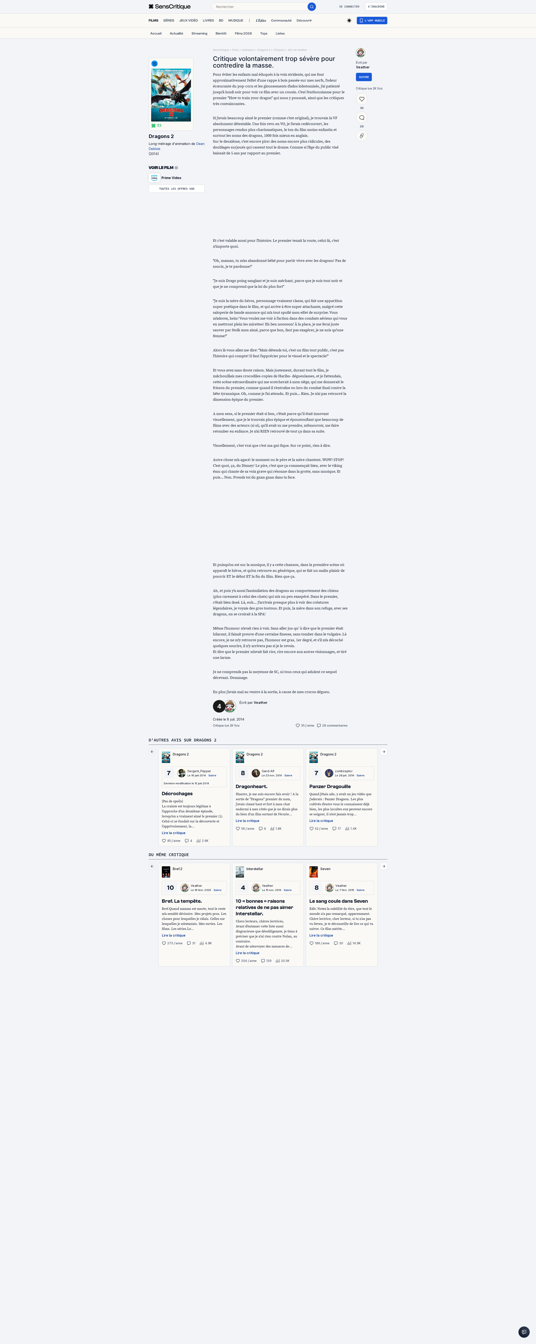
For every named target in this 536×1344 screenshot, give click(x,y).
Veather (261, 702)
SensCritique (221, 49)
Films (235, 49)
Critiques (279, 49)
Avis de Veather (297, 49)
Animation (248, 49)
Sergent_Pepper (199, 771)
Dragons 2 (161, 136)
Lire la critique (174, 833)
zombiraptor (344, 771)
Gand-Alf (268, 771)
